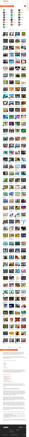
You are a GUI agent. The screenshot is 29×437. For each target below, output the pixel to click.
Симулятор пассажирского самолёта (16, 170)
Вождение (6, 12)
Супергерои (6, 19)
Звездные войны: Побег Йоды (17, 211)
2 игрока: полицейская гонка (11, 253)
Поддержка (25, 434)
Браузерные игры (7, 3)
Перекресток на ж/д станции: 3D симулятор (23, 149)
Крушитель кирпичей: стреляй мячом (17, 302)
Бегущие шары (4, 260)
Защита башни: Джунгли (23, 176)
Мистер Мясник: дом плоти (23, 343)
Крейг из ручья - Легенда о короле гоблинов (5, 316)
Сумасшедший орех (11, 246)
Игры (3, 3)
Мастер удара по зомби (11, 315)
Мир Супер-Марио (11, 322)
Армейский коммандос (10, 162)
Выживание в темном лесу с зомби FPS (17, 204)
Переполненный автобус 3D (23, 197)
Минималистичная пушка (5, 336)
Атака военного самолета (23, 322)
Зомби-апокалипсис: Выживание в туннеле (5, 163)
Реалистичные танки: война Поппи (11, 183)
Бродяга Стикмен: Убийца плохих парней (11, 148)
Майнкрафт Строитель (4, 224)
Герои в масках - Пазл (17, 224)
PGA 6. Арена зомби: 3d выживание (11, 302)
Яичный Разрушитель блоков (11, 336)
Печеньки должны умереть (5, 274)
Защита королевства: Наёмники (4, 294)
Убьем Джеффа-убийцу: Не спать (23, 281)
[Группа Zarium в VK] (25, 427)
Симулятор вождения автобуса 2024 (23, 204)
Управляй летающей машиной (5, 267)
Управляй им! (10, 169)
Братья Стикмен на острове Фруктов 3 (11, 197)
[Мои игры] (23, 1)
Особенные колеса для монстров (23, 253)
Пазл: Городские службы (23, 231)
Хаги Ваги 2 (22, 238)
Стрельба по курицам (16, 267)
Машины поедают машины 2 (11, 267)
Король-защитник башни (11, 190)
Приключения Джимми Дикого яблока (23, 316)
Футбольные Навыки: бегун (11, 176)
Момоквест (4, 329)
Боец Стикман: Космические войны (5, 253)
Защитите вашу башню (5, 238)
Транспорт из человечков (22, 224)
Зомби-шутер (22, 246)
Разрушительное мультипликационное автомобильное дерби (5, 302)
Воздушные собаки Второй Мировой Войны (17, 217)
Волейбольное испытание (22, 162)
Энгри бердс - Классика (16, 260)
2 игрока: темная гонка (11, 224)
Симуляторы (22, 12)
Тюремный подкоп (5, 148)
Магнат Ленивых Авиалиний (23, 295)
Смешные (14, 12)
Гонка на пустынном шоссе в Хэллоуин (5, 141)
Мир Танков (10, 141)
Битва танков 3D (23, 336)
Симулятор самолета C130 (17, 176)
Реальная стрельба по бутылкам (11, 295)
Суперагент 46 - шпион (17, 162)
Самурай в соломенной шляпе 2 (17, 336)
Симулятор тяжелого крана (23, 217)
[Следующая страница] (19, 347)
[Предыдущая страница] (9, 347)
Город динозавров (17, 155)
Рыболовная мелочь (5, 308)
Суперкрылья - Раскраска (10, 155)
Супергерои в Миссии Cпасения (11, 288)
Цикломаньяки (4, 169)
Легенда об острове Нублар (17, 231)
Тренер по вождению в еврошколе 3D (5, 322)
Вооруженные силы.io (22, 155)
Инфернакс (22, 210)
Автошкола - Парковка (16, 183)
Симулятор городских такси (5, 190)
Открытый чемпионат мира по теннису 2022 (11, 281)
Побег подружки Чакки (5, 211)
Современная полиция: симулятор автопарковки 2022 (11, 239)
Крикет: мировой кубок (11, 260)
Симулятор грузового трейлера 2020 (11, 211)
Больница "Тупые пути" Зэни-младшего (5, 218)
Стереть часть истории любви (17, 281)
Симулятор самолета (17, 148)
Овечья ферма (16, 238)
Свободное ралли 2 (11, 329)
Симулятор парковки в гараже (5, 343)
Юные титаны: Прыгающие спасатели (4, 197)
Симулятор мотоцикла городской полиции (23, 190)
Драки (21, 19)
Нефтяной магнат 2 (5, 246)
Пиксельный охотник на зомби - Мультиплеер (11, 274)
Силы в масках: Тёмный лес (23, 260)
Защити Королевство (17, 315)
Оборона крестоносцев (22, 141)
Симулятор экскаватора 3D (23, 267)
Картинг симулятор (5, 231)
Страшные (14, 19)
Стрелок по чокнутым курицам (17, 322)
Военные (6, 24)
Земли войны (16, 246)
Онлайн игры (17, 429)
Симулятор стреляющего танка (17, 295)
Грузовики (6, 17)
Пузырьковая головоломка (7, 376)
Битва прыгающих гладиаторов (23, 329)
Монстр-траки (22, 17)
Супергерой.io (16, 141)
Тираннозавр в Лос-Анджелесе (23, 308)
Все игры (11, 429)
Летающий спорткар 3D (5, 155)
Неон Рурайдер (11, 308)
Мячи (13, 17)
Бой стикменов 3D (11, 217)
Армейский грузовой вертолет (5, 183)
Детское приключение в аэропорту (23, 274)
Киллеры (22, 24)
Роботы (14, 24)
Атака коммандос (17, 308)
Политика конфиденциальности (14, 434)
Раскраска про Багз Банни (17, 190)
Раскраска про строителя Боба (11, 231)
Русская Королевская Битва (17, 343)
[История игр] (25, 1)
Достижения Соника (17, 253)
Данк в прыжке (16, 329)
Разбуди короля (23, 169)
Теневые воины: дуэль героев (23, 302)
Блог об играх (17, 430)
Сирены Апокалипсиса (22, 183)
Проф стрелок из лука (17, 274)
